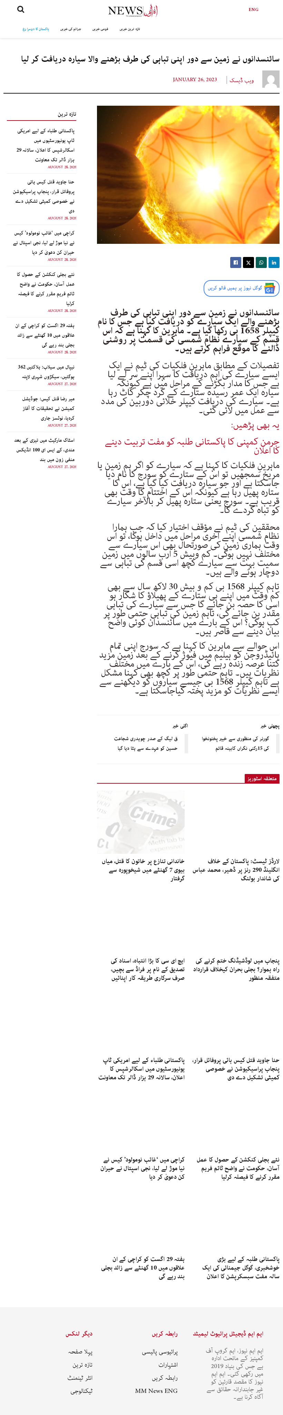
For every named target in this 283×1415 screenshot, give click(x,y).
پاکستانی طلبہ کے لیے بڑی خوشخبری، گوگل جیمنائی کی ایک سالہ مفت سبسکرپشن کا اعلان (241, 1267)
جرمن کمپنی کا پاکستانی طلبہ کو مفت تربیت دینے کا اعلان (192, 446)
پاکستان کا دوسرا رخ (35, 29)
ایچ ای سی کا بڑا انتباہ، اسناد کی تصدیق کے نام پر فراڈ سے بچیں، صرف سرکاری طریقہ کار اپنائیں (148, 969)
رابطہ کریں (165, 1378)
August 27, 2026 (62, 384)
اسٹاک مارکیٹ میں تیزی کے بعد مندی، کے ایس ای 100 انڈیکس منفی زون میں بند (44, 450)
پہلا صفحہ (80, 1352)
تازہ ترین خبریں (130, 29)
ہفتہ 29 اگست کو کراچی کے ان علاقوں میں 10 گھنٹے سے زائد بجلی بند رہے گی (45, 335)
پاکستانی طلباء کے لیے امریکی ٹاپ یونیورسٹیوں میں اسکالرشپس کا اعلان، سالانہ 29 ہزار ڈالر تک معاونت (141, 1068)
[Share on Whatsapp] (261, 262)
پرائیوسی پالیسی (160, 1352)
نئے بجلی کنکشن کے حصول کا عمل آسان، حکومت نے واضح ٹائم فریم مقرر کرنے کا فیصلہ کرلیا (238, 1168)
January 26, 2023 (195, 80)
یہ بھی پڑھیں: (255, 425)
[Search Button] (20, 10)
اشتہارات (168, 1365)
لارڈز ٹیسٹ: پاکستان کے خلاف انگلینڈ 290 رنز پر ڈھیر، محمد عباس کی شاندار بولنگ (236, 870)
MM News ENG (156, 1391)
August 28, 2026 (62, 167)
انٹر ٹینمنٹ (79, 1378)
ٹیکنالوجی (81, 1391)
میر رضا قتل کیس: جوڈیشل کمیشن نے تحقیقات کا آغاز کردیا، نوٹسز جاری (48, 408)
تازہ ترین (82, 1365)
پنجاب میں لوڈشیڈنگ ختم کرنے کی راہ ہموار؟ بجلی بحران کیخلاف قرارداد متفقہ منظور (236, 969)
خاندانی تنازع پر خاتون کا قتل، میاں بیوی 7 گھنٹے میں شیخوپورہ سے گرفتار (143, 870)
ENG (253, 10)
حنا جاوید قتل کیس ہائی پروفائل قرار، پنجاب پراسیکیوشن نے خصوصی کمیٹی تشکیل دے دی (236, 1068)
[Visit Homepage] (133, 10)
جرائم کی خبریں (70, 29)
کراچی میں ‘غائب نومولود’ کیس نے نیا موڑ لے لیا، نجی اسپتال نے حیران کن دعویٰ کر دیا (44, 242)
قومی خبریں (100, 29)
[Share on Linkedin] (274, 262)
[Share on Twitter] (248, 262)
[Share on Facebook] (235, 262)
